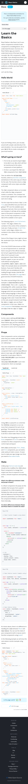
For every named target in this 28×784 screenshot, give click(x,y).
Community (14, 741)
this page (19, 274)
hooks (20, 635)
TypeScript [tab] (6, 368)
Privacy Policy (13, 769)
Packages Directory (13, 766)
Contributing (14, 739)
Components (13, 725)
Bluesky (13, 755)
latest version (12, 19)
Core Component (6, 306)
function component (19, 178)
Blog (14, 750)
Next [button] (9, 7)
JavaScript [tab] (14, 368)
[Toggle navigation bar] (2, 2)
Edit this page (15, 706)
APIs (14, 728)
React (20, 629)
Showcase (13, 737)
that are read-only (14, 466)
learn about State (14, 456)
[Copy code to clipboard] (24, 515)
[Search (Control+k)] (25, 2)
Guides (14, 723)
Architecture (14, 730)
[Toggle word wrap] (21, 515)
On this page (6, 28)
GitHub (13, 757)
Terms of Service (13, 771)
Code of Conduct (13, 744)
